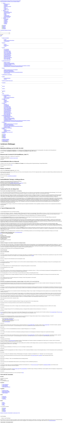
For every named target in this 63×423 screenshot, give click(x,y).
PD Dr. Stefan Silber (7, 58)
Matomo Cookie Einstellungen (5, 418)
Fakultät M (5, 20)
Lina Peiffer (40, 355)
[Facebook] (4, 25)
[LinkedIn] (4, 28)
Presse (5, 7)
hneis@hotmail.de (7, 321)
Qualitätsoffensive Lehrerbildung (7, 74)
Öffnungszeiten (6, 45)
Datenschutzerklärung (52, 420)
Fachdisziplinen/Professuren (6, 60)
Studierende (6, 5)
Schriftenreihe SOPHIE (46, 364)
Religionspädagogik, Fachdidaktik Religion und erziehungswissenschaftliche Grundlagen (17, 65)
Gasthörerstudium (6, 15)
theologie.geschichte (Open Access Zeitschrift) (11, 69)
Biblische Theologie (7, 62)
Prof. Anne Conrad (12, 340)
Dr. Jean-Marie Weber (31, 324)
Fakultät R (5, 23)
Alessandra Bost (6, 105)
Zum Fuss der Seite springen (16, 0)
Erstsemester (6, 4)
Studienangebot (6, 11)
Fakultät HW (6, 19)
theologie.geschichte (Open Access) (7, 80)
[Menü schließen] (0, 36)
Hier (1, 233)
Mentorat (5, 131)
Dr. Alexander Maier (46, 324)
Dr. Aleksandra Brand (7, 106)
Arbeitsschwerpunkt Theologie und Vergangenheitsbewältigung (13, 72)
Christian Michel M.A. (7, 54)
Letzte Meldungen (6, 41)
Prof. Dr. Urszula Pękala (7, 110)
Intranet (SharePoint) (7, 17)
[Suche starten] (9, 32)
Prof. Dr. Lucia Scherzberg (8, 57)
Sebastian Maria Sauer (7, 56)
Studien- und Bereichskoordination (9, 40)
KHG (23, 372)
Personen (3, 47)
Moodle (5, 13)
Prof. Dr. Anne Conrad (7, 51)
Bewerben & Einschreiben (8, 12)
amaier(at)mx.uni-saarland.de (9, 319)
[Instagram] (4, 27)
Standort (5, 44)
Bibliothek (3, 42)
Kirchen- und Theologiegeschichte (9, 63)
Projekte (3, 122)
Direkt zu (4, 10)
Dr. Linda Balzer (6, 49)
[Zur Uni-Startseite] (8, 1)
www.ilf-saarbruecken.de (18, 232)
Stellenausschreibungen (7, 16)
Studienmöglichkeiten (7, 78)
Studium (3, 76)
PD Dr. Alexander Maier (7, 53)
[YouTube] (4, 26)
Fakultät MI (5, 21)
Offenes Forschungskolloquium (8, 70)
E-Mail (32, 255)
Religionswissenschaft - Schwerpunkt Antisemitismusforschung (13, 66)
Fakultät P (18, 1)
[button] (1, 34)
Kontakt (5, 39)
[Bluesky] (3, 409)
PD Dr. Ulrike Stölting (7, 59)
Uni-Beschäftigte (6, 9)
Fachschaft (3, 82)
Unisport (5, 14)
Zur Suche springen (9, 0)
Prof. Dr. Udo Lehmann (7, 52)
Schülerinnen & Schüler (7, 6)
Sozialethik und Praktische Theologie (9, 118)
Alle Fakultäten (6, 18)
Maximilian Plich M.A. (7, 55)
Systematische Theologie (7, 64)
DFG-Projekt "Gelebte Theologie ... (9, 71)
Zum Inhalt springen (3, 0)
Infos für (4, 3)
